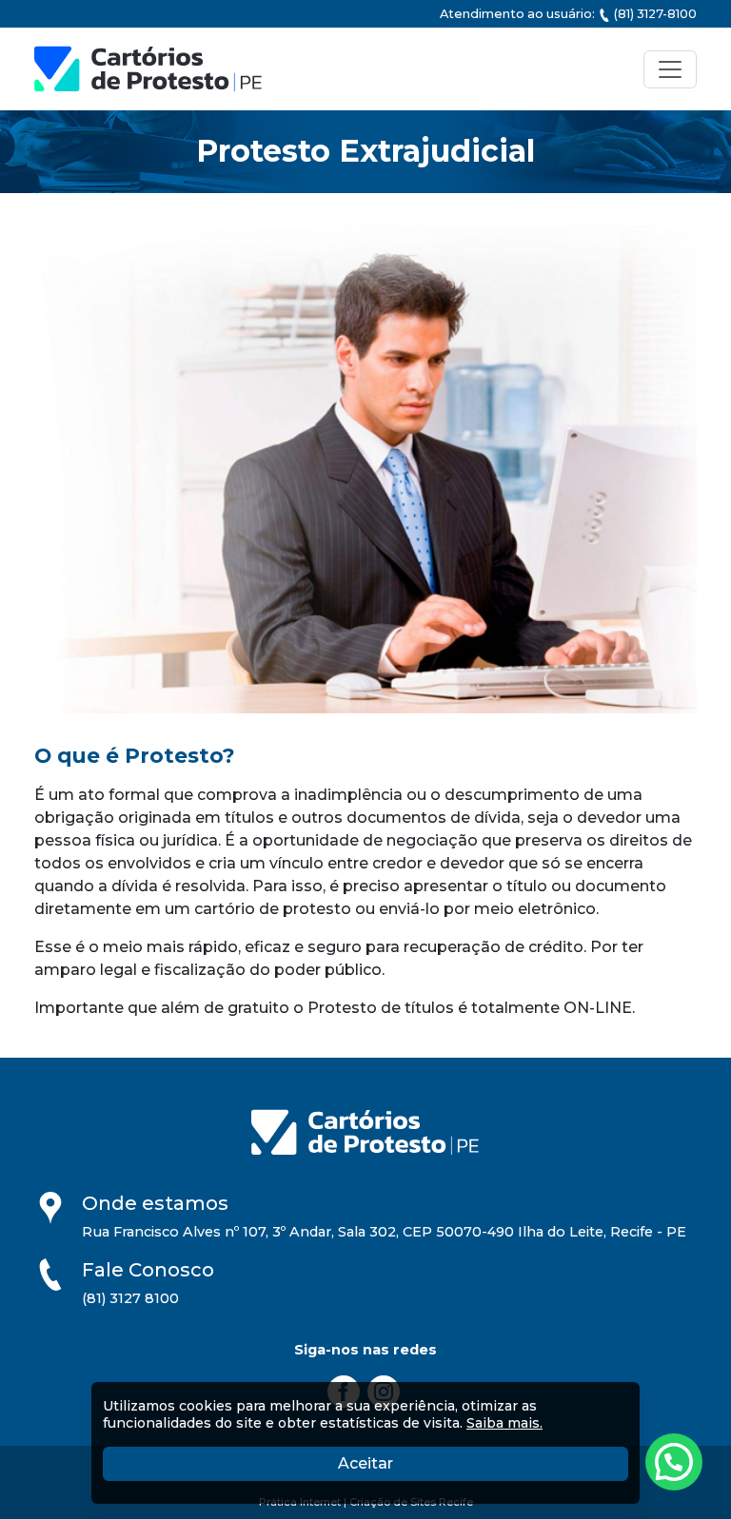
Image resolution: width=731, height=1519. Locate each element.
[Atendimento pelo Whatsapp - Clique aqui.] (673, 1461)
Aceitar (457, 1462)
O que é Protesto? (134, 756)
